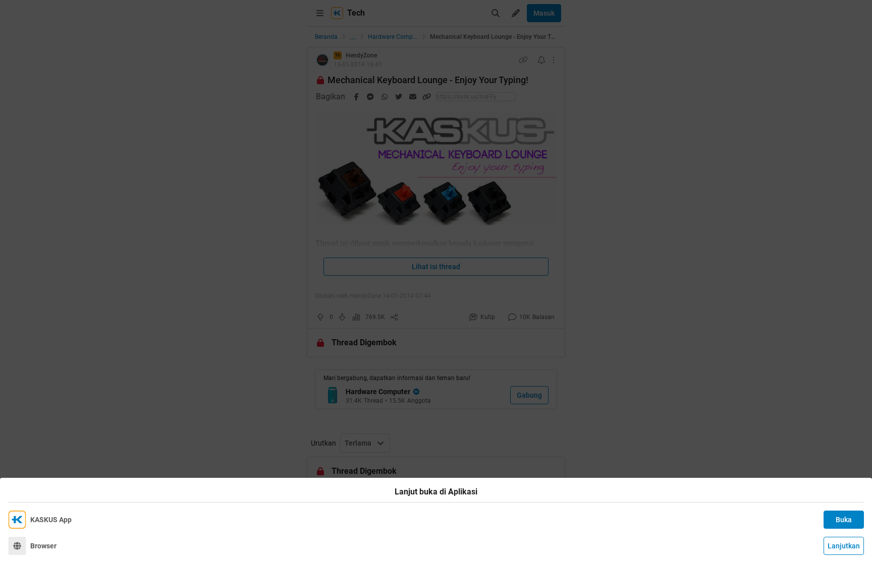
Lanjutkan (844, 546)
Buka (844, 520)
